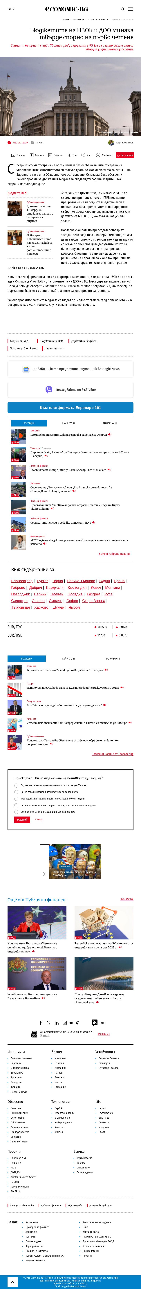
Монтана (112, 588)
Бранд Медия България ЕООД (98, 1241)
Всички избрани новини (114, 553)
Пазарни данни (85, 1172)
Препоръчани (110, 423)
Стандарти (104, 1063)
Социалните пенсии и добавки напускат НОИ (60, 522)
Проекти (14, 1151)
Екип (85, 1227)
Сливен (38, 601)
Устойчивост (105, 1052)
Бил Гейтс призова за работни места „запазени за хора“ (64, 705)
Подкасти (16, 1162)
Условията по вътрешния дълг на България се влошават (68, 470)
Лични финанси (19, 1113)
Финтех (59, 1132)
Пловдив (75, 594)
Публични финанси (21, 1058)
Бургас (42, 581)
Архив (38, 819)
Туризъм (15, 1087)
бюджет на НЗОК (52, 341)
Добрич (35, 588)
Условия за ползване (94, 1246)
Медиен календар (35, 1260)
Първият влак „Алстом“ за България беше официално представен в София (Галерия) (79, 454)
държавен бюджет (84, 341)
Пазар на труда (19, 1091)
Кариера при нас (35, 1246)
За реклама (32, 1222)
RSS (102, 1022)
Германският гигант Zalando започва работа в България (68, 434)
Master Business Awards (23, 1177)
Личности (104, 1122)
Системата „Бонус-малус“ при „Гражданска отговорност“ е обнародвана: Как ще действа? (71, 489)
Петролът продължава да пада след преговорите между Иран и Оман (73, 687)
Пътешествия (106, 1113)
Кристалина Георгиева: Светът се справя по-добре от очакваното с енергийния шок (73, 742)
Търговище (20, 607)
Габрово (18, 588)
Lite (98, 1101)
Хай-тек (59, 1127)
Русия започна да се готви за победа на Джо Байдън (74, 874)
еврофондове (75, 1205)
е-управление (62, 1117)
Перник (40, 594)
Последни (29, 423)
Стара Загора (93, 601)
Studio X (82, 1283)
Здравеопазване (20, 1127)
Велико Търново (81, 581)
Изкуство (104, 1127)
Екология (16, 1136)
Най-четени (68, 423)
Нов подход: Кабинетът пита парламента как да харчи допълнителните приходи (40, 244)
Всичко (79, 1151)
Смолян (55, 601)
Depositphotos (78, 1286)
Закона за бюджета (23, 348)
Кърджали (55, 588)
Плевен (56, 594)
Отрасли (59, 1063)
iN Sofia (15, 1181)
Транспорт (16, 1077)
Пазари (59, 1072)
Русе (108, 594)
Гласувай (22, 819)
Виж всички (126, 899)
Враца (119, 581)
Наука (102, 1108)
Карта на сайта (91, 1231)
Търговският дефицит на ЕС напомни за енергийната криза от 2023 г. (104, 945)
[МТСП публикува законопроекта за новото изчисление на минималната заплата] (18, 542)
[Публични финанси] (15, 208)
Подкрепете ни (91, 1251)
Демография (18, 1117)
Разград (93, 594)
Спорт (102, 1132)
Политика (65, 866)
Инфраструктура (20, 1068)
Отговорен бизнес (108, 1068)
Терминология (84, 1158)
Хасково (41, 607)
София (72, 601)
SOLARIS (15, 1191)
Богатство (104, 1117)
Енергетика (17, 1072)
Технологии (60, 1101)
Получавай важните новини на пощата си (66, 1032)
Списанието (83, 1167)
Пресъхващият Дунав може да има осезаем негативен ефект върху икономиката (75, 506)
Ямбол (74, 607)
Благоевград (22, 581)
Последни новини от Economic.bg (112, 754)
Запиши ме (104, 1034)
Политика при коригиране (97, 1236)
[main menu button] (131, 9)
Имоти (58, 1082)
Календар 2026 (18, 1158)
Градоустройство (20, 1132)
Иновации (60, 1068)
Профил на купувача (37, 1251)
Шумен (58, 607)
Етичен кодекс (33, 1241)
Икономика (16, 1052)
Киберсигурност (63, 1122)
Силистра (19, 601)
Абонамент (31, 1231)
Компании (60, 1058)
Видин (104, 581)
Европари (16, 1063)
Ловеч (96, 588)
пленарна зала (54, 348)
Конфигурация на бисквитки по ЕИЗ (45, 1255)
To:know (81, 1162)
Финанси (59, 1077)
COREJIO (15, 1172)
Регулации (60, 1087)
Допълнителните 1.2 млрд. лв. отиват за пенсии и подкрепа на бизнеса (40, 214)
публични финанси (51, 1205)
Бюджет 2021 (17, 193)
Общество (15, 1101)
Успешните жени (20, 1186)
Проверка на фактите (37, 1227)
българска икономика (22, 1205)
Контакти (31, 1236)
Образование (18, 1122)
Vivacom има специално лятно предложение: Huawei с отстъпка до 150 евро (77, 723)
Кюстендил (77, 588)
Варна (58, 581)
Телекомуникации (64, 1113)
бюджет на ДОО (21, 341)
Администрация (19, 1141)
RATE (13, 1167)
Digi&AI (59, 1108)
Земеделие (17, 1082)
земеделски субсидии (100, 1205)
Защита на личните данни (97, 1222)
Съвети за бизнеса (109, 1058)
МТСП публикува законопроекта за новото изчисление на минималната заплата (79, 542)
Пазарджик (20, 594)
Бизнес (57, 1052)
